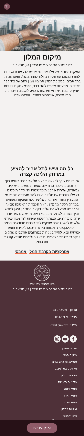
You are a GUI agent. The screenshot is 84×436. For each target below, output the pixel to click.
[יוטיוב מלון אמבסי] (65, 341)
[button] (42, 428)
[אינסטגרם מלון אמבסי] (57, 341)
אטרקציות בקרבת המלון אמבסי (42, 251)
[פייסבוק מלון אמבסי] (73, 341)
